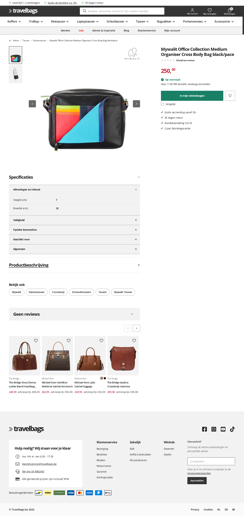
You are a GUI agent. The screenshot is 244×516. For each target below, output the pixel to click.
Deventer (169, 448)
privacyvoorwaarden (199, 473)
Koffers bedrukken (140, 454)
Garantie (102, 471)
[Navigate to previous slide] (127, 328)
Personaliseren (138, 460)
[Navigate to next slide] (136, 328)
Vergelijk (170, 104)
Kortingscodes (105, 477)
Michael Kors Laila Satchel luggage (84, 384)
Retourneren (104, 466)
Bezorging (102, 448)
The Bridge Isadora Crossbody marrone (118, 384)
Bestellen (102, 454)
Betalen (101, 460)
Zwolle (167, 454)
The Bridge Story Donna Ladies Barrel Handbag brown (22, 385)
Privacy (195, 509)
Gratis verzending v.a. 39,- (62, 2)
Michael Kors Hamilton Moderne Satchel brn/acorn (57, 384)
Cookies (208, 509)
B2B (132, 448)
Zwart (105, 378)
